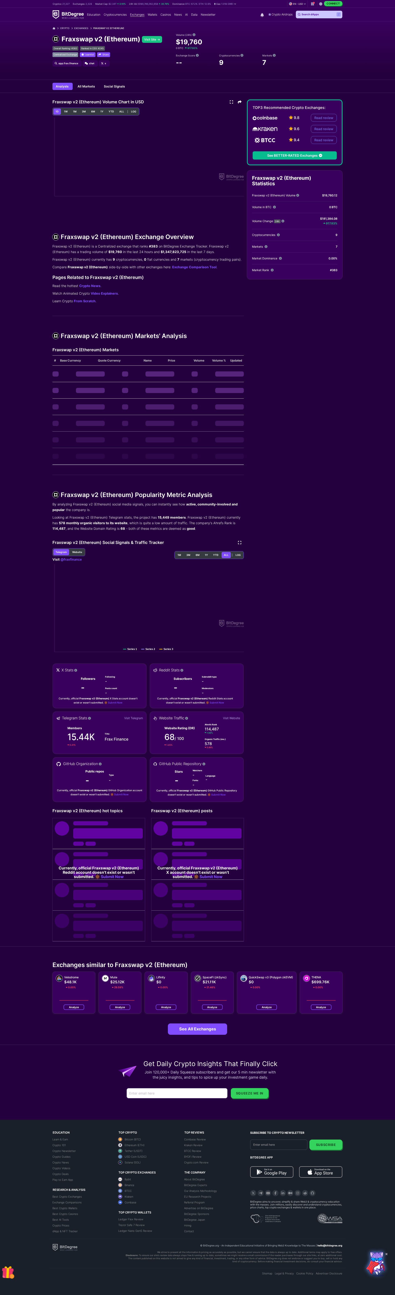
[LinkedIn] (283, 1193)
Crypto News (89, 286)
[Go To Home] (55, 28)
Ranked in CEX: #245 (92, 48)
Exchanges (81, 28)
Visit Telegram (133, 718)
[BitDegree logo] (65, 1247)
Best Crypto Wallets (64, 1208)
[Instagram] (298, 1193)
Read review (323, 118)
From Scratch (84, 301)
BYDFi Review (192, 1156)
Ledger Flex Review (130, 1219)
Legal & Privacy (284, 1273)
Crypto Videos (61, 1168)
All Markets (87, 86)
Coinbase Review (195, 1139)
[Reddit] (305, 1193)
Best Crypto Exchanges (67, 1196)
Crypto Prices (60, 1225)
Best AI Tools (60, 1219)
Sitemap (267, 1273)
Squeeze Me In (249, 1093)
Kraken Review (193, 1145)
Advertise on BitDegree (198, 1208)
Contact (189, 1231)
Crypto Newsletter (64, 1151)
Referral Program (194, 1202)
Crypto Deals (60, 1174)
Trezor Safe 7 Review (131, 1225)
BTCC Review (192, 1151)
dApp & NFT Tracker (65, 1231)
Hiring (187, 1225)
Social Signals (114, 86)
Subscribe (326, 1145)
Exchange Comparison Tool (194, 267)
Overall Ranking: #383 (65, 48)
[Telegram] (261, 1193)
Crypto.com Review (196, 1162)
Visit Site (150, 39)
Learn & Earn (60, 1139)
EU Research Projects (197, 1196)
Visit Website (231, 718)
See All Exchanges (197, 1029)
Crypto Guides (61, 1156)
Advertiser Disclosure (329, 1273)
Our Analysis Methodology (200, 1190)
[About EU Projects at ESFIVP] (265, 1217)
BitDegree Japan (194, 1219)
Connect (333, 3)
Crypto (64, 28)
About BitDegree (194, 1179)
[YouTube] (268, 1193)
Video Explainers (104, 293)
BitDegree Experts (195, 1185)
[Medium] (290, 1193)
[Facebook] (275, 1193)
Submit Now (115, 702)
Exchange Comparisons (67, 1202)
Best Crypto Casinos (65, 1214)
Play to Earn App (62, 1179)
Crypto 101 (59, 1145)
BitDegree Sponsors (196, 1214)
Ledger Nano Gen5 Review (135, 1230)
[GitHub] (312, 1193)
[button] (225, 3)
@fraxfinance (71, 559)
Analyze (74, 1007)
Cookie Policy (304, 1273)
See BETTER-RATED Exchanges (292, 155)
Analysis (62, 86)
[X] (253, 1193)
